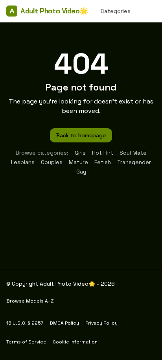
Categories (116, 11)
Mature (78, 162)
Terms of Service (26, 342)
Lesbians (23, 162)
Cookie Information (75, 342)
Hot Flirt (102, 152)
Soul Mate (133, 152)
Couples (52, 162)
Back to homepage (81, 135)
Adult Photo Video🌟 (48, 11)
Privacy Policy (101, 323)
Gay (81, 171)
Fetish (102, 162)
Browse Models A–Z (30, 301)
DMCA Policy (64, 323)
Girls (80, 152)
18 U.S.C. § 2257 (24, 323)
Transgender (134, 162)
